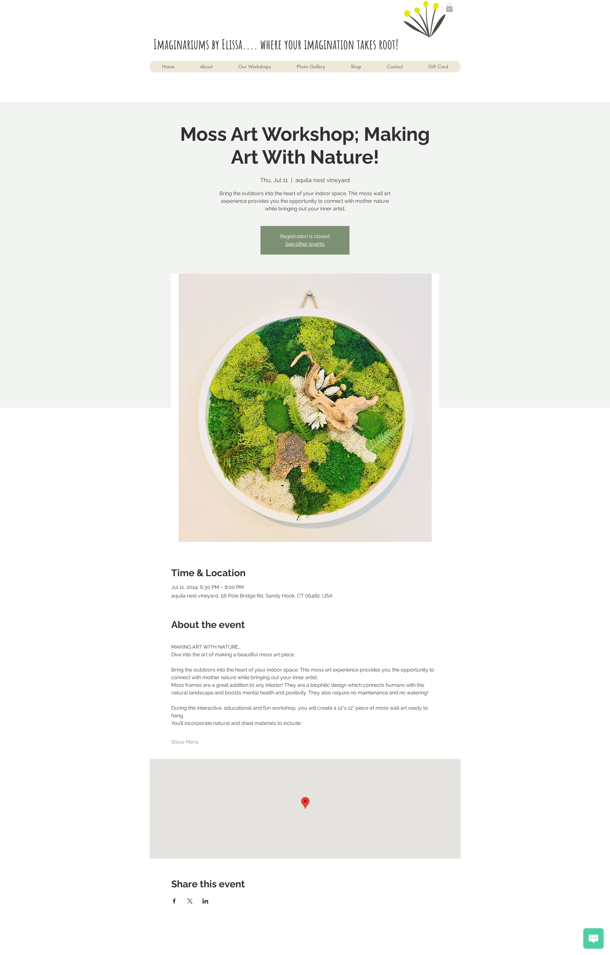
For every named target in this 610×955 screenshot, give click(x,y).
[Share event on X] (190, 901)
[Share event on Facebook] (174, 901)
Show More (184, 742)
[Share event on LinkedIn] (205, 901)
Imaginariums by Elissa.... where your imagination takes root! (278, 44)
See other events (305, 244)
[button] (449, 7)
